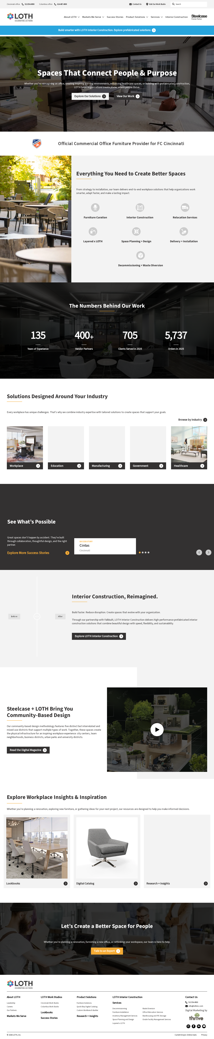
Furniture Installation (121, 1012)
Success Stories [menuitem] (115, 17)
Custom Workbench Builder (87, 1010)
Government (140, 466)
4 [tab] (148, 552)
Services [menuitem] (155, 17)
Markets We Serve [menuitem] (91, 17)
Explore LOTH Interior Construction (96, 636)
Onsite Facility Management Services (157, 1019)
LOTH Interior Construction (127, 997)
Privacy (204, 1035)
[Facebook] (194, 1026)
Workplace (16, 466)
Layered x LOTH (119, 1023)
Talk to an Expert (104, 951)
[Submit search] (173, 4)
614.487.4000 (62, 4)
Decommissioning (120, 1008)
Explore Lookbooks (22, 853)
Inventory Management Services (125, 1016)
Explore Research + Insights (166, 855)
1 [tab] (140, 552)
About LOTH (13, 997)
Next (208, 552)
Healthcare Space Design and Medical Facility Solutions (186, 444)
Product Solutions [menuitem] (135, 17)
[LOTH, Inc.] (20, 17)
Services (117, 1003)
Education (57, 466)
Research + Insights (158, 883)
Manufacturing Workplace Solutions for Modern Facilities (105, 444)
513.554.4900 (29, 4)
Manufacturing (101, 466)
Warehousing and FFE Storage (154, 1016)
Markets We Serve (16, 1016)
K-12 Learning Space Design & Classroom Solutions (64, 444)
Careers (10, 1006)
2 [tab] (143, 552)
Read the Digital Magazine (25, 750)
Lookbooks (13, 883)
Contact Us (137, 4)
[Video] (157, 729)
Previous (199, 552)
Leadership (11, 1003)
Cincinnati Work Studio (50, 1003)
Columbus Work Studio (50, 1006)
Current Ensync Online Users (186, 1035)
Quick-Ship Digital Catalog (87, 1006)
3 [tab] (145, 552)
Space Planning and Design (123, 1019)
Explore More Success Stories (28, 552)
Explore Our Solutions (87, 96)
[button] (4, 143)
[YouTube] (204, 1026)
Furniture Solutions (84, 1003)
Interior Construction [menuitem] (176, 17)
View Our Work (125, 96)
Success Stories (49, 1018)
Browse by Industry (190, 420)
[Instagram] (188, 1026)
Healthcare (181, 466)
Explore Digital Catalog (94, 853)
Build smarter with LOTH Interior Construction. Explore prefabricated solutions (104, 30)
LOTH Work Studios (51, 997)
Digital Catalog (85, 883)
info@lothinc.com (196, 1006)
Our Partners (12, 1010)
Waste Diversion (149, 1008)
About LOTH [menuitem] (70, 17)
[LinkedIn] (199, 1026)
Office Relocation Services (153, 1012)
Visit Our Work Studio (157, 4)
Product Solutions (86, 997)
